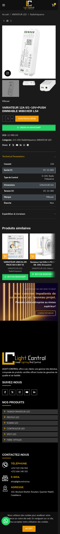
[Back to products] (7, 21)
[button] (29, 128)
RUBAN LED (12, 423)
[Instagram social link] (20, 392)
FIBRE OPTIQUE (14, 440)
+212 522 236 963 (19, 468)
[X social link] (13, 145)
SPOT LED (11, 434)
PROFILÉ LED (13, 417)
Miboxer (6, 101)
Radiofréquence (37, 15)
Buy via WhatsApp (16, 277)
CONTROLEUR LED (16, 429)
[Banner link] (30, 302)
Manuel (50, 269)
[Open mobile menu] (4, 5)
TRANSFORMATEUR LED (18, 412)
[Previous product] (4, 21)
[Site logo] (29, 5)
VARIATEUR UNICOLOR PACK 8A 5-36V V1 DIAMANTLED (15, 265)
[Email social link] (17, 145)
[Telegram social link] (28, 145)
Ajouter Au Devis (27, 119)
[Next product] (11, 21)
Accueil (5, 15)
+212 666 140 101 (19, 472)
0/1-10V (17, 140)
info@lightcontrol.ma (20, 482)
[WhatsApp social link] (24, 145)
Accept (29, 529)
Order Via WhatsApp (30, 128)
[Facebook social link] (9, 145)
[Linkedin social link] (20, 145)
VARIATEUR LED (19, 15)
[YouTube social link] (27, 392)
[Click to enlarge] (7, 73)
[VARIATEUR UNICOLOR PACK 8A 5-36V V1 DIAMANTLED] (15, 246)
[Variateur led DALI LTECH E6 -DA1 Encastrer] (43, 246)
